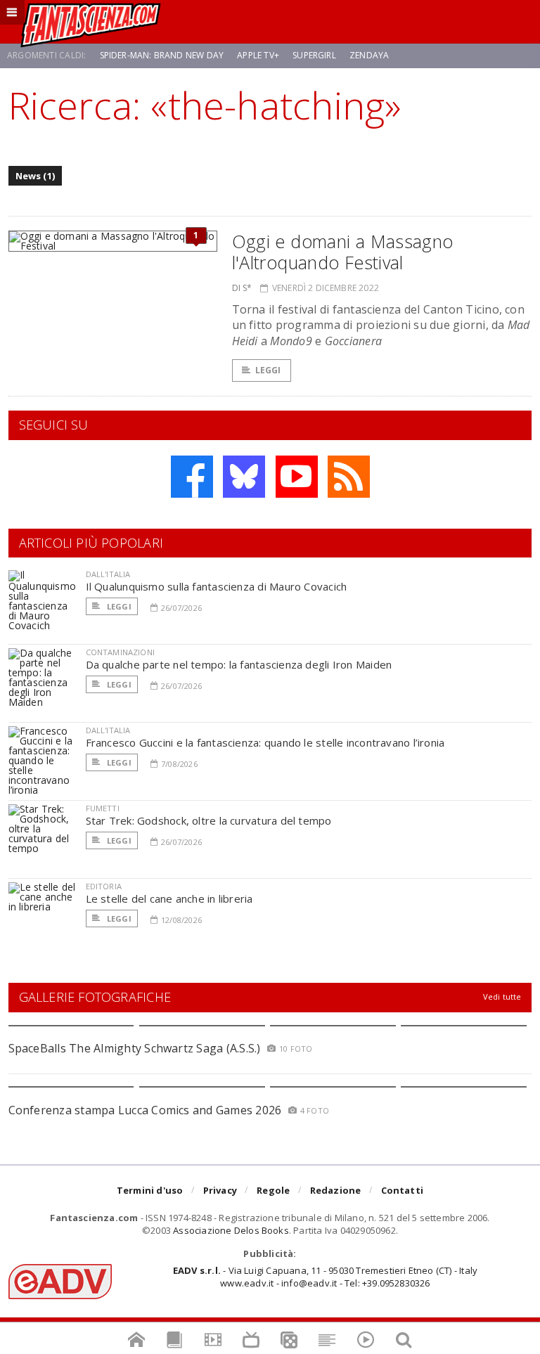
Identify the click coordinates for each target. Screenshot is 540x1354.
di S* (242, 288)
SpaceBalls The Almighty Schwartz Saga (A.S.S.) (134, 1048)
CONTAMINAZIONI (120, 652)
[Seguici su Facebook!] (192, 477)
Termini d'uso (150, 1190)
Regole (273, 1190)
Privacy (220, 1190)
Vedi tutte (502, 996)
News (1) (35, 175)
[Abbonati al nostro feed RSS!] (349, 477)
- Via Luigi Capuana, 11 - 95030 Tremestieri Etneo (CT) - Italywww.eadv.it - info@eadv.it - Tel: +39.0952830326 (325, 1276)
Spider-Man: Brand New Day (162, 55)
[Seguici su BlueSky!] (244, 477)
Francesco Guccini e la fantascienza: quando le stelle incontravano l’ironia (265, 742)
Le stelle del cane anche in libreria (169, 898)
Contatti (402, 1190)
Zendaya (369, 55)
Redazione (335, 1190)
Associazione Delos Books (231, 1230)
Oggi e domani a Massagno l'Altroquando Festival (343, 251)
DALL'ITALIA (108, 574)
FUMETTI (103, 808)
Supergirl (314, 55)
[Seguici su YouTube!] (297, 477)
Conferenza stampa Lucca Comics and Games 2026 (145, 1110)
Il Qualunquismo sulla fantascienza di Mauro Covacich (216, 586)
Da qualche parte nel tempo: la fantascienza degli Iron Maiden (239, 664)
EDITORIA (104, 886)
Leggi (268, 370)
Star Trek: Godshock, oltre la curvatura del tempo (209, 820)
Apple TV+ (258, 55)
